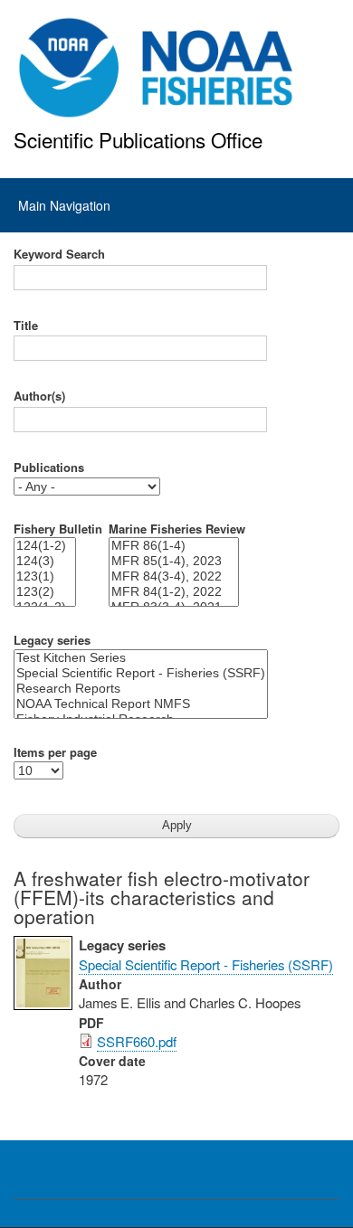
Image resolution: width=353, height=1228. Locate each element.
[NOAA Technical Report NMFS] (140, 704)
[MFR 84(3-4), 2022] (174, 576)
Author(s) (39, 396)
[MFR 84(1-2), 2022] (174, 592)
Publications (49, 467)
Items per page (55, 752)
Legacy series (52, 640)
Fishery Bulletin (58, 529)
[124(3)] (44, 561)
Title (26, 325)
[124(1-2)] (44, 545)
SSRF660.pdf (136, 1041)
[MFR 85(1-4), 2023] (174, 561)
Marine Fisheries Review (177, 529)
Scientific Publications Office (138, 139)
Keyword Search (59, 254)
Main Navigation (64, 205)
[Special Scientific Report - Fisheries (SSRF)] (140, 673)
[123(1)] (44, 576)
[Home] (156, 68)
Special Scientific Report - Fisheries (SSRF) (206, 964)
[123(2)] (44, 592)
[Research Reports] (140, 688)
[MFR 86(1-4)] (174, 545)
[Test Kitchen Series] (140, 658)
